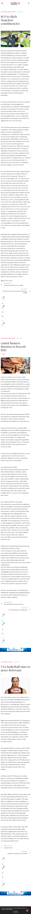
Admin (3, 354)
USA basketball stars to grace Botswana (15, 668)
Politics (13, 11)
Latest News (4, 11)
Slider (13, 338)
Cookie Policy (8, 909)
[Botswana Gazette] (15, 3)
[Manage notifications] (27, 910)
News (9, 11)
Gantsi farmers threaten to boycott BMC (13, 346)
